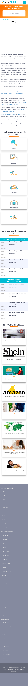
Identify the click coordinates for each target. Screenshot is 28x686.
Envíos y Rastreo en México (13, 667)
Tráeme (4, 658)
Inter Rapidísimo (6, 622)
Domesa (4, 599)
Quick (4, 579)
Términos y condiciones (13, 669)
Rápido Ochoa (6, 507)
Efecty (22, 109)
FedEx (4, 495)
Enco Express (6, 523)
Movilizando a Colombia (7, 93)
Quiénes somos (10, 665)
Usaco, (20, 102)
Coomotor (5, 503)
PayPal (4, 547)
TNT (4, 519)
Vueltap (4, 634)
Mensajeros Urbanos (7, 630)
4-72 (4, 499)
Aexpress (5, 642)
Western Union (6, 555)
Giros (4, 667)
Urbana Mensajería (7, 626)
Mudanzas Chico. (19, 93)
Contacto (18, 665)
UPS (4, 491)
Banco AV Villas (6, 551)
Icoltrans (4, 611)
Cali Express (5, 650)
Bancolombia (4, 111)
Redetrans (5, 587)
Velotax (4, 515)
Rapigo (4, 638)
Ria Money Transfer (7, 571)
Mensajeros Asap (6, 654)
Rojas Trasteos (19, 91)
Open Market (5, 615)
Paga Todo (5, 567)
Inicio (2, 19)
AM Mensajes (6, 646)
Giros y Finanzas (6, 563)
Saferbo (4, 511)
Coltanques (20, 114)
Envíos (23, 665)
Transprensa (5, 595)
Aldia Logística (5, 114)
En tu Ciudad (5, 19)
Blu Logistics (12, 114)
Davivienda (12, 111)
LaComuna (19, 675)
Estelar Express (6, 591)
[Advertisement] (14, 38)
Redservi (5, 527)
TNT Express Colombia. (12, 104)
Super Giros (5, 559)
